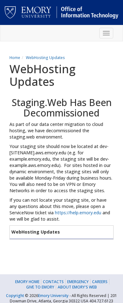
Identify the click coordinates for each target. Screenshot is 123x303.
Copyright (15, 295)
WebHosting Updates (45, 57)
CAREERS (100, 281)
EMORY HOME (27, 281)
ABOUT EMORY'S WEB (77, 287)
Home (14, 57)
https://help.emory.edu (78, 213)
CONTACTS (53, 281)
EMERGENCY (78, 281)
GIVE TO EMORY (40, 287)
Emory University (53, 295)
